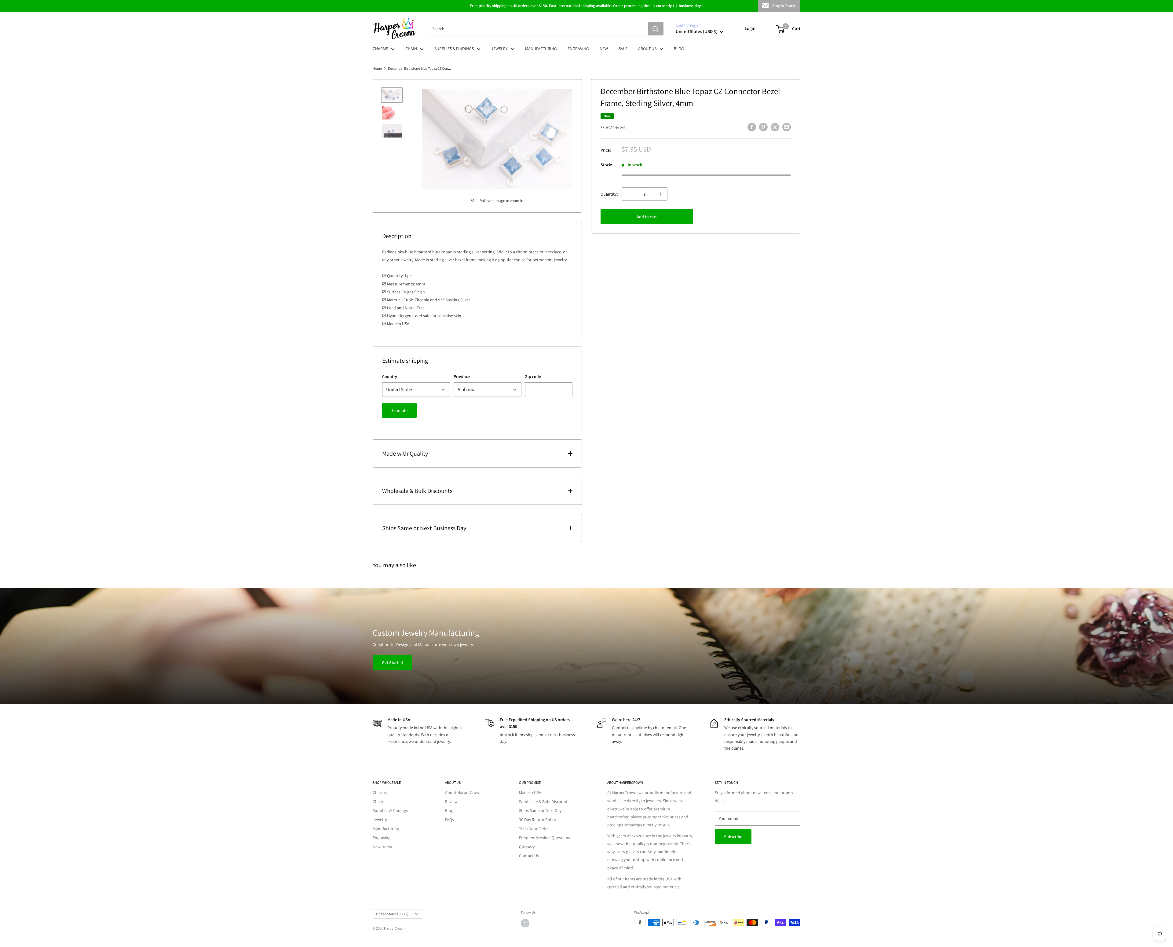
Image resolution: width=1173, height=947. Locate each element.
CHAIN (411, 48)
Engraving (381, 837)
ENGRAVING (578, 48)
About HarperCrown (463, 792)
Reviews (452, 801)
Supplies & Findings (390, 810)
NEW (604, 48)
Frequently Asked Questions (544, 837)
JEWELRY (499, 48)
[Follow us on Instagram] (525, 923)
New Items (382, 847)
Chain (378, 801)
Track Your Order (534, 828)
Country (389, 376)
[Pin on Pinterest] (763, 127)
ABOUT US (647, 48)
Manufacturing (386, 828)
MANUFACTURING (541, 48)
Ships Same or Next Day (540, 810)
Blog (449, 810)
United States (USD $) (392, 914)
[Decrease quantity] (628, 194)
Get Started (392, 662)
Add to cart (647, 216)
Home (377, 68)
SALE (623, 48)
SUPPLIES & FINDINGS (454, 48)
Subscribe (733, 836)
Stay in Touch (783, 5)
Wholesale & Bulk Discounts (544, 801)
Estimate (399, 410)
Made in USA (530, 792)
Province (462, 376)
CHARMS (380, 48)
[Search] (655, 28)
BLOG (679, 48)
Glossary (527, 847)
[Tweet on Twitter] (775, 127)
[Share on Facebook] (751, 127)
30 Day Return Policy (537, 819)
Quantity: (609, 193)
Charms (380, 792)
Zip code (533, 376)
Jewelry (380, 819)
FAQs (449, 819)
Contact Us (529, 855)
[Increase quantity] (660, 194)
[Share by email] (786, 127)
